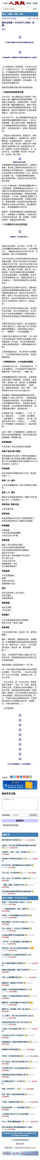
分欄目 (10, 14)
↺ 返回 (5, 3)
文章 (21, 14)
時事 (16, 14)
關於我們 (20, 1144)
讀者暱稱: (6, 815)
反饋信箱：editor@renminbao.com (20, 1148)
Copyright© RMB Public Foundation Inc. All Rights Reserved (20, 1134)
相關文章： (6, 835)
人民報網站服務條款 (20, 1140)
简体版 (35, 3)
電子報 (28, 3)
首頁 (4, 14)
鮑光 (3, 29)
